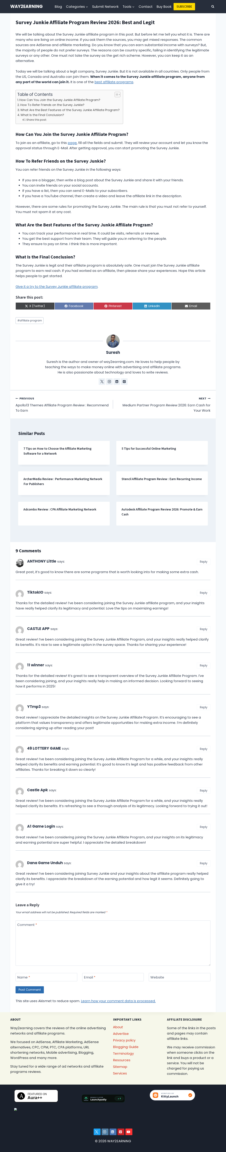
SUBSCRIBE (184, 6)
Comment (27, 925)
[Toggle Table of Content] (116, 94)
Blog (58, 6)
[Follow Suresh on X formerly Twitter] (102, 381)
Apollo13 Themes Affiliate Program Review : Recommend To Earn (62, 405)
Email (89, 977)
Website (157, 977)
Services (120, 1073)
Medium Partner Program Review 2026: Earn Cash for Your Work (166, 405)
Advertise (121, 1033)
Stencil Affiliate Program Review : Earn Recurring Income (162, 479)
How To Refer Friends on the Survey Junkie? (52, 105)
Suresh (113, 352)
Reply (203, 562)
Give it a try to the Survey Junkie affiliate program (57, 286)
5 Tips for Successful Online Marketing (149, 448)
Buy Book (164, 6)
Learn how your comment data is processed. (118, 1001)
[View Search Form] (213, 7)
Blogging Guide (125, 1047)
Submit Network (105, 6)
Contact (146, 6)
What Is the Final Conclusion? (42, 115)
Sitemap (120, 1066)
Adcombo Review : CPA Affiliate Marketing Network (59, 509)
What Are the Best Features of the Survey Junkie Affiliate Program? (70, 110)
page (72, 142)
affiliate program (29, 320)
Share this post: (36, 120)
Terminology (123, 1053)
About (118, 1027)
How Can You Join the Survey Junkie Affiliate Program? (59, 100)
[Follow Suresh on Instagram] (109, 381)
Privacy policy (124, 1040)
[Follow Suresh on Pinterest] (124, 381)
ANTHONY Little (41, 561)
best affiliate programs (113, 82)
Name (23, 977)
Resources (121, 1060)
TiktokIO (35, 592)
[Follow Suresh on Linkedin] (116, 381)
